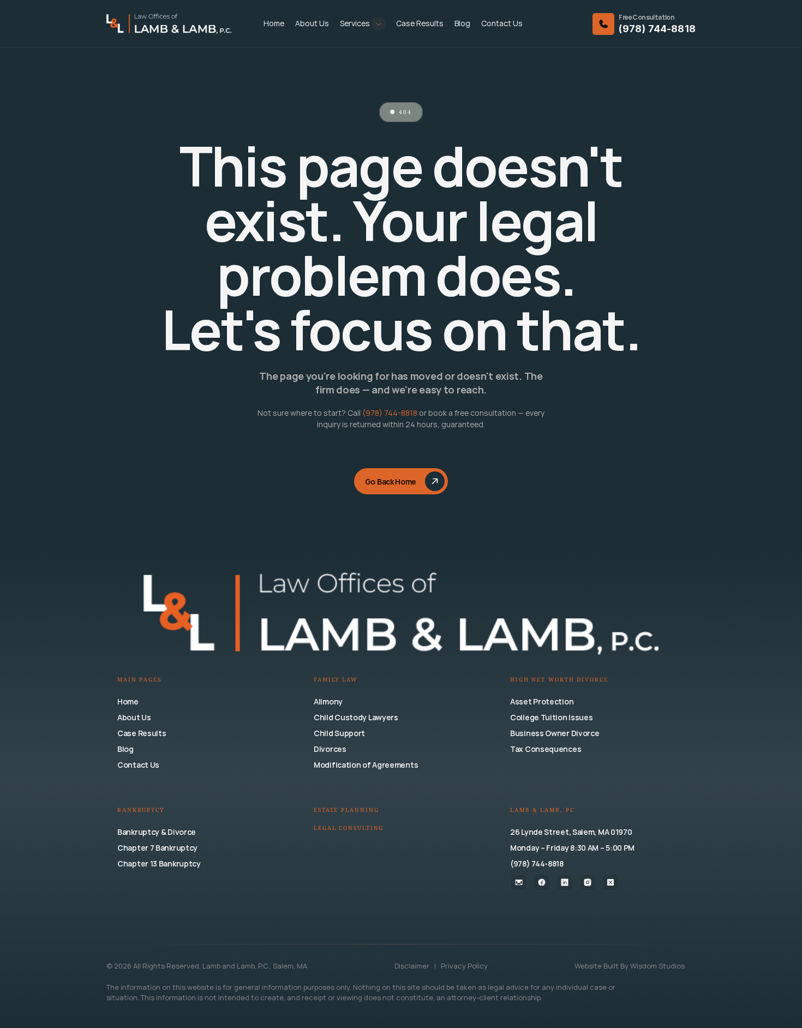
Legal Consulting (349, 828)
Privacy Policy (464, 966)
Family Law (335, 680)
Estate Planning (346, 810)
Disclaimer (412, 966)
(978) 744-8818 (657, 28)
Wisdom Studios (657, 966)
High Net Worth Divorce (559, 680)
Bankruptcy (140, 810)
